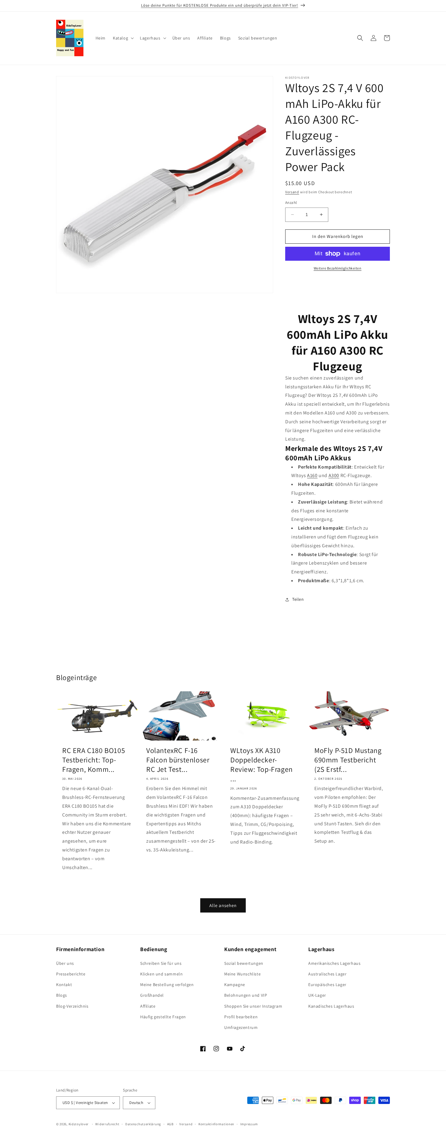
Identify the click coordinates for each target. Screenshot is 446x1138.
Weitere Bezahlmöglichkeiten (338, 268)
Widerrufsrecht (107, 1124)
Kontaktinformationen (216, 1124)
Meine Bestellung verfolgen (167, 984)
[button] (122, 38)
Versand (292, 192)
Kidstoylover (79, 1124)
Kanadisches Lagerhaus (331, 1006)
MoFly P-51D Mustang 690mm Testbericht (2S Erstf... (347, 760)
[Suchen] (360, 38)
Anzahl (291, 202)
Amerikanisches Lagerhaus (334, 963)
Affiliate (147, 1006)
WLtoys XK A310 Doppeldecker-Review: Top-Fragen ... (261, 765)
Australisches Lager (327, 974)
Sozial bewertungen (243, 963)
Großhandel (152, 995)
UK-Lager (317, 995)
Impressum (249, 1124)
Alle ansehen (223, 905)
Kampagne (234, 984)
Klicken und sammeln (161, 974)
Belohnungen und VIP (245, 995)
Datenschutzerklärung (143, 1124)
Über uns (65, 963)
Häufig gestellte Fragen (163, 1016)
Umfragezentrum (241, 1027)
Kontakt (64, 984)
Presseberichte (70, 974)
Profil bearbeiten (241, 1016)
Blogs (61, 995)
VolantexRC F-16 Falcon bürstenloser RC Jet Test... (177, 760)
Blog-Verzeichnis (72, 1006)
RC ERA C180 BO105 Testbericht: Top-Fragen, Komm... (93, 760)
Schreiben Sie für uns (161, 963)
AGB (170, 1124)
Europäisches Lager (327, 984)
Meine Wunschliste (242, 974)
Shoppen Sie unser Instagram (253, 1006)
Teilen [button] (298, 599)
